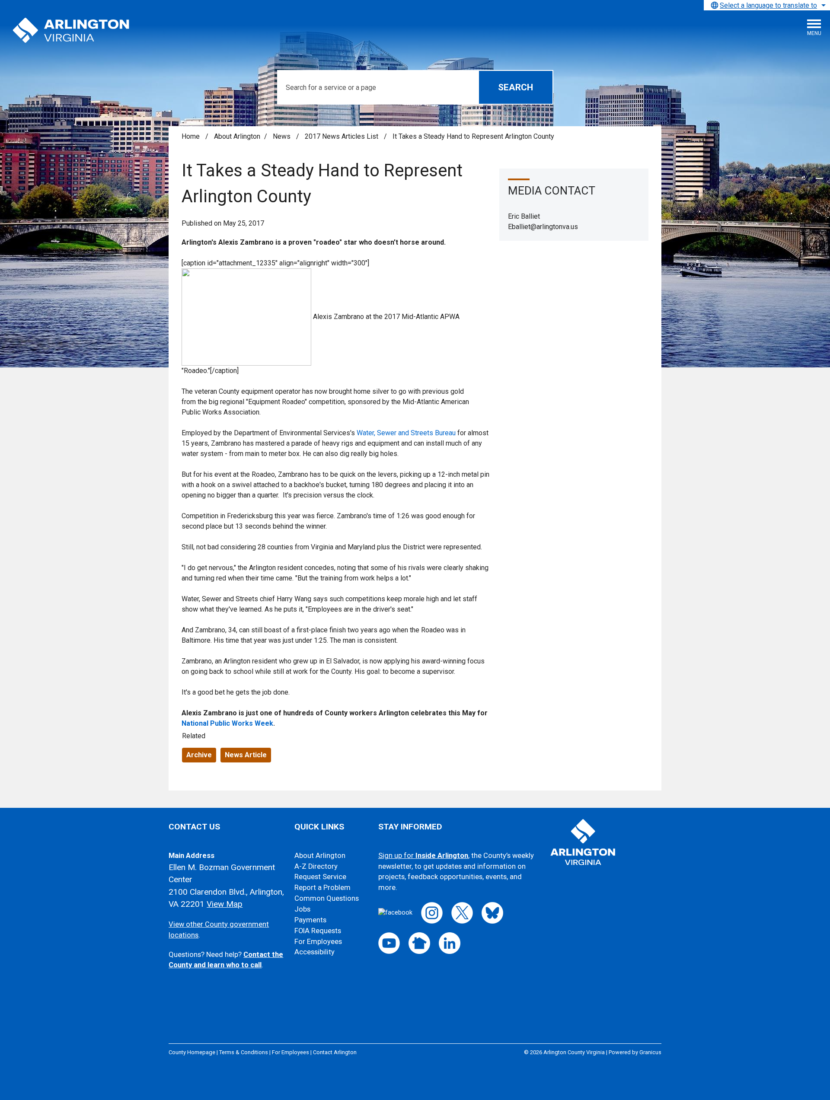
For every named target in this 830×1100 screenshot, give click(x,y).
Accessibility (314, 952)
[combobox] (767, 5)
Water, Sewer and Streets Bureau (406, 433)
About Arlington (237, 136)
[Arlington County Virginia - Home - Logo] (71, 31)
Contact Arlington (335, 1052)
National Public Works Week (227, 723)
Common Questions (326, 898)
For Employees (318, 941)
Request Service (320, 877)
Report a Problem (322, 887)
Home (191, 136)
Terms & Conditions (243, 1052)
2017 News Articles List (342, 136)
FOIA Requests (317, 931)
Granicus (650, 1052)
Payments (310, 920)
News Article (246, 755)
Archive (199, 755)
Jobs (302, 909)
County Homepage (192, 1052)
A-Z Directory (316, 866)
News (282, 136)
